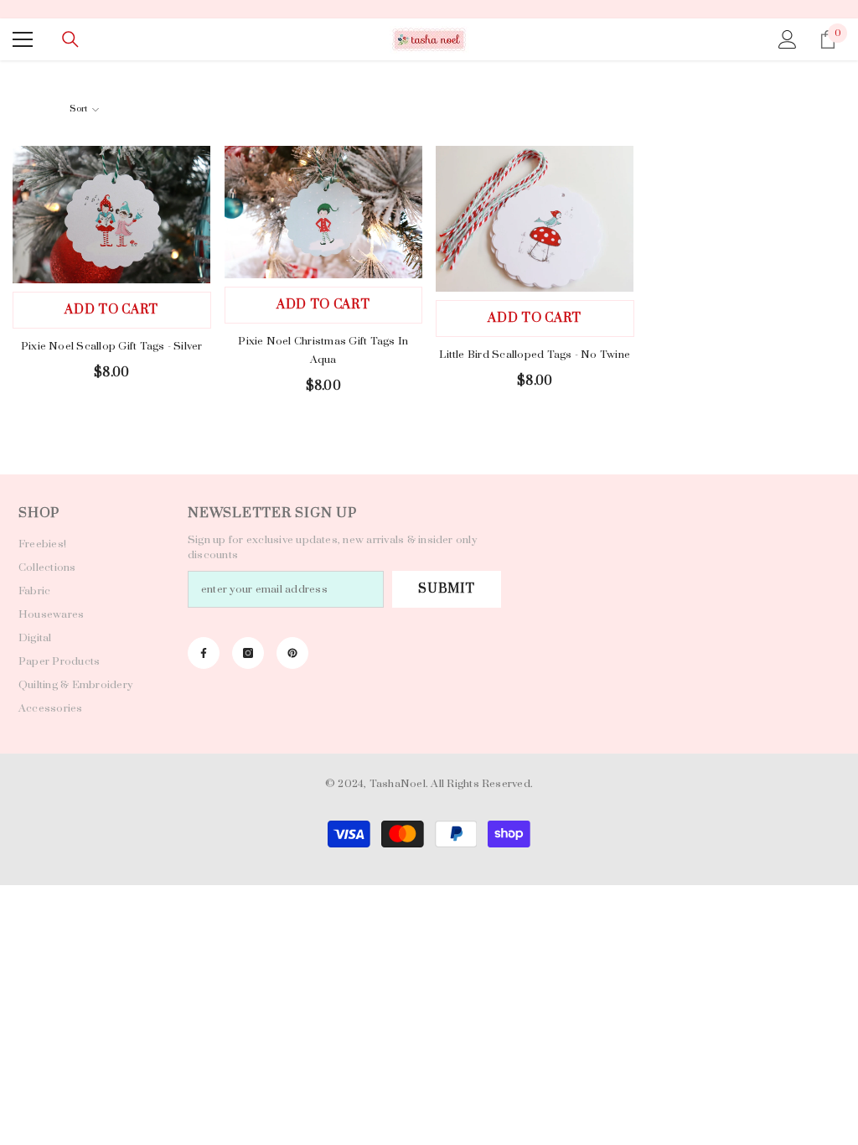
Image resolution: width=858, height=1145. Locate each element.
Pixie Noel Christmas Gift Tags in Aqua (323, 350)
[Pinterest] (292, 653)
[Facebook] (204, 653)
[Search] (70, 39)
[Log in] (787, 39)
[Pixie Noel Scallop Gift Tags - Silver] (112, 214)
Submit (446, 589)
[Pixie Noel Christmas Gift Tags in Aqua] (324, 212)
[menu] (23, 39)
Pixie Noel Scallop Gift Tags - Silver (112, 346)
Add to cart (111, 310)
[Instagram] (248, 653)
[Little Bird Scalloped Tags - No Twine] (535, 219)
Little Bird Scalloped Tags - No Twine (534, 354)
